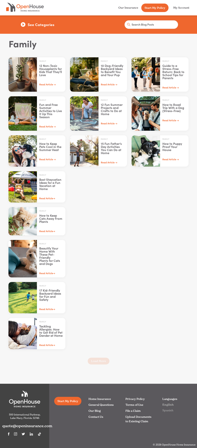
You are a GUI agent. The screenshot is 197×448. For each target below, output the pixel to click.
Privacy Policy (135, 399)
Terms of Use (134, 405)
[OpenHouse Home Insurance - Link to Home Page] (25, 10)
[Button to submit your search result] (127, 25)
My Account (181, 7)
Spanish (167, 410)
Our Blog (94, 411)
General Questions (101, 405)
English (168, 404)
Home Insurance (99, 399)
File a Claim (133, 411)
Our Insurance (128, 7)
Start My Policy (155, 8)
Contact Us (95, 417)
